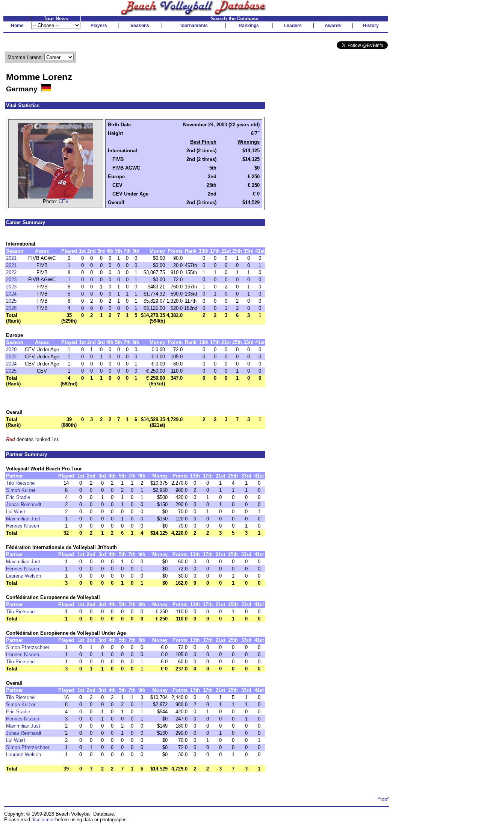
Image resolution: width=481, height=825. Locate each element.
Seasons (139, 25)
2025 (11, 301)
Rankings (249, 25)
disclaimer (43, 819)
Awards (333, 25)
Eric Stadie (18, 497)
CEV (64, 201)
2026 (11, 308)
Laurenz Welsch (23, 576)
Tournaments (194, 25)
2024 (11, 294)
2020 (11, 349)
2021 (11, 258)
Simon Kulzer (20, 490)
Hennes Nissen (22, 526)
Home (17, 25)
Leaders (293, 25)
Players (99, 25)
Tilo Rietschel (21, 483)
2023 (11, 279)
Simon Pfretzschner (27, 647)
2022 (11, 272)
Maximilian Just (23, 519)
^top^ (383, 799)
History (371, 25)
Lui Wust (15, 511)
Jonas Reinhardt (23, 504)
